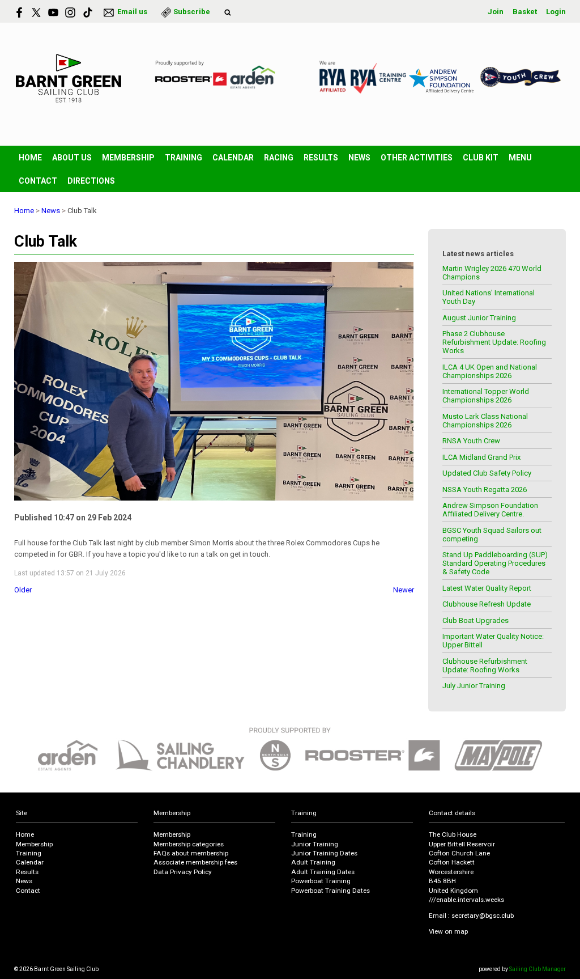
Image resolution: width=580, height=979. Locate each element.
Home (30, 157)
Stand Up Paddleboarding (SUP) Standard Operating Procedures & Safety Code (495, 563)
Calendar (233, 157)
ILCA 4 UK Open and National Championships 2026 (489, 371)
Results (321, 157)
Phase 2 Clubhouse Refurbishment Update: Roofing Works (494, 342)
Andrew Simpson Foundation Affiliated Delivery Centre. (490, 509)
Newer (403, 590)
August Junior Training (479, 317)
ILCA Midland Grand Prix (481, 457)
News (359, 157)
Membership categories (188, 844)
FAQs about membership (190, 853)
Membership (128, 157)
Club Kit (480, 157)
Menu (520, 157)
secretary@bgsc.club (482, 915)
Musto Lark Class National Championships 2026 (485, 420)
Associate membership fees (195, 862)
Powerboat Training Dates (330, 891)
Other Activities (417, 157)
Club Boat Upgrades (475, 620)
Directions (91, 180)
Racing (278, 157)
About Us (72, 157)
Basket (525, 11)
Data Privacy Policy (182, 872)
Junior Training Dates (324, 853)
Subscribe (191, 11)
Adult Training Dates (323, 872)
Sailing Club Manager (537, 969)
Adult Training (313, 862)
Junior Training (314, 844)
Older (23, 590)
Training (183, 157)
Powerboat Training (321, 881)
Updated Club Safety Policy (486, 473)
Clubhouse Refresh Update (486, 604)
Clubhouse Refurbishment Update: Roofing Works (484, 665)
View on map (448, 931)
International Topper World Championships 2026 (485, 395)
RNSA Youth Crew (471, 440)
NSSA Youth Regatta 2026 (484, 489)
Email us (132, 11)
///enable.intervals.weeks (466, 900)
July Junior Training (473, 685)
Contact (38, 180)
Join (496, 11)
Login (556, 11)
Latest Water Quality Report (486, 588)
